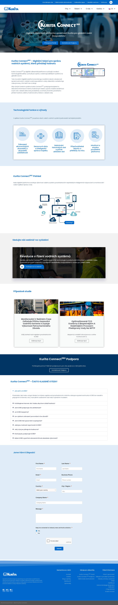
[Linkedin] (4, 590)
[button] (110, 2)
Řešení (77, 9)
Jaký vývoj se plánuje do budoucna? (27, 429)
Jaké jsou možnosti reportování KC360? (28, 425)
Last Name (65, 463)
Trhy (66, 9)
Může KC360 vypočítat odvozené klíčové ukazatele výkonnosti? (36, 438)
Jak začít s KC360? (21, 391)
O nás (88, 9)
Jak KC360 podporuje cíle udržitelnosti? (28, 408)
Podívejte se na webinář (33, 267)
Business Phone (67, 475)
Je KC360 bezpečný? (22, 412)
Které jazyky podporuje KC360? (25, 434)
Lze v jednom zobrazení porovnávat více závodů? (31, 416)
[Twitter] (7, 590)
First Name (39, 463)
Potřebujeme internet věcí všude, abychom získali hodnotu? (35, 403)
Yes (39, 531)
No (39, 533)
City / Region (66, 486)
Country (38, 486)
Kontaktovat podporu (59, 370)
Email (38, 475)
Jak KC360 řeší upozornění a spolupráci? (28, 421)
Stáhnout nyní (36, 341)
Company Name (41, 497)
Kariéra (99, 9)
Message (39, 509)
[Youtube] (11, 590)
